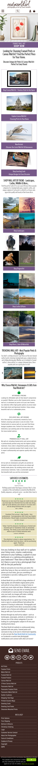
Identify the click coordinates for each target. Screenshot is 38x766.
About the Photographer (8, 735)
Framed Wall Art (6, 675)
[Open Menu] (2, 11)
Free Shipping (5, 721)
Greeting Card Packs (7, 706)
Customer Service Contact (9, 732)
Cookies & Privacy (6, 741)
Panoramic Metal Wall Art (9, 692)
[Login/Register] (30, 11)
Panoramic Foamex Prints (9, 689)
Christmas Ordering (7, 727)
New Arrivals (19, 146)
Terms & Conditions (7, 738)
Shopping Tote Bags (7, 698)
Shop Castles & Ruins (19, 306)
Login (3, 730)
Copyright (4, 744)
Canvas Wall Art (6, 681)
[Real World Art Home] (19, 8)
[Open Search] (18, 11)
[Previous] (2, 373)
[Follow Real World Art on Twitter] (30, 658)
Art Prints (4, 666)
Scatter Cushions (6, 695)
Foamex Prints (5, 669)
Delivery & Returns (7, 724)
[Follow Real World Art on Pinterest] (25, 658)
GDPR (3, 747)
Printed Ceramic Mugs (8, 701)
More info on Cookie (28, 763)
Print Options (5, 718)
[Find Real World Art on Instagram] (18, 658)
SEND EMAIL (21, 651)
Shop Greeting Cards (19, 173)
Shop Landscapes (19, 230)
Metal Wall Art (5, 672)
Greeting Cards (6, 704)
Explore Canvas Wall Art (19, 117)
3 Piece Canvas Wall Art (8, 683)
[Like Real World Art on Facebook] (13, 658)
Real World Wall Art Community (25, 634)
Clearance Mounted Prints (9, 709)
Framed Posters (6, 678)
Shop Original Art (19, 268)
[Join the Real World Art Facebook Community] (7, 658)
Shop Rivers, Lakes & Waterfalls (19, 344)
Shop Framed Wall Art (19, 90)
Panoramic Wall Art (7, 686)
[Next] (35, 371)
